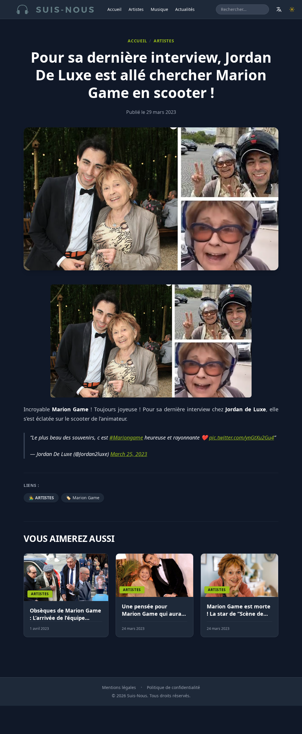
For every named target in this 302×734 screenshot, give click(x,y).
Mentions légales (119, 687)
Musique (159, 9)
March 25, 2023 (128, 453)
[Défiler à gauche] (26, 599)
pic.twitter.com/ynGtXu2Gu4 (241, 437)
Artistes (136, 9)
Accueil (114, 9)
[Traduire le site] (279, 9)
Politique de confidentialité (173, 687)
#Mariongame (126, 437)
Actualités (185, 9)
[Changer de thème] (292, 9)
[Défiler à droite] (275, 599)
